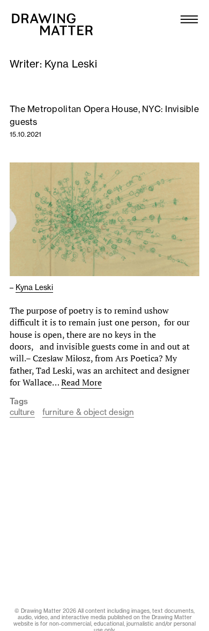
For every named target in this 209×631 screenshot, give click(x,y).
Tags (19, 401)
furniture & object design (88, 412)
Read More (81, 382)
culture (22, 412)
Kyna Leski (34, 287)
